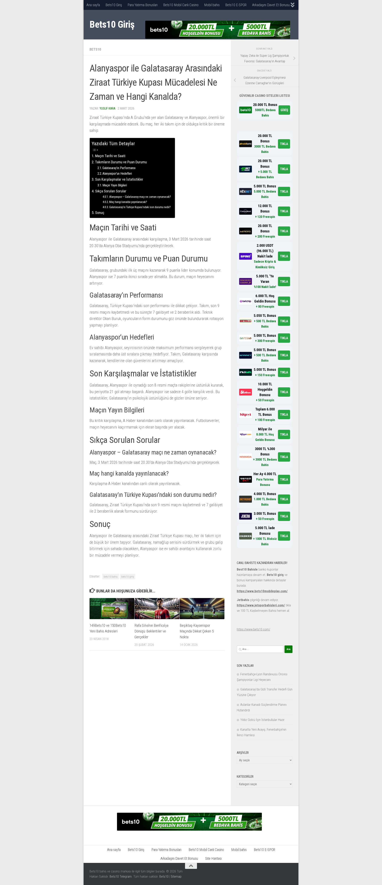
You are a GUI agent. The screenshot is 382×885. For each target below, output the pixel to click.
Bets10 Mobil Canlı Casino (181, 5)
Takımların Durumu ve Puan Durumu (121, 162)
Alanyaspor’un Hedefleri (117, 173)
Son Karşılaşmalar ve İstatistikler (119, 179)
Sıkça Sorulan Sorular (110, 191)
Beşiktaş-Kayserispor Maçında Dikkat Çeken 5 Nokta (197, 631)
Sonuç (99, 212)
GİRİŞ (284, 110)
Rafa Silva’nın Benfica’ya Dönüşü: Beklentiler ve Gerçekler (151, 631)
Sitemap (176, 876)
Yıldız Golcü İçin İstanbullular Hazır (262, 720)
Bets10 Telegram (121, 876)
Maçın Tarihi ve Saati (110, 156)
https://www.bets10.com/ (253, 629)
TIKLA (284, 144)
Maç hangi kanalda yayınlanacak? (128, 202)
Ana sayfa (93, 5)
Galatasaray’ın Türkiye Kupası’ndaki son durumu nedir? (140, 207)
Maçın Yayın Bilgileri (114, 185)
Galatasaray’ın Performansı (118, 168)
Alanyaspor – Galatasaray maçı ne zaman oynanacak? (140, 197)
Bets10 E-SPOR (236, 5)
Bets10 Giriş (113, 5)
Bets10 (164, 876)
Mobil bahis (212, 5)
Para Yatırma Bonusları (143, 5)
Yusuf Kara (107, 108)
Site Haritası (213, 858)
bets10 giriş (127, 576)
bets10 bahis (111, 576)
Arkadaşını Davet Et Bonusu (271, 5)
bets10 (95, 49)
